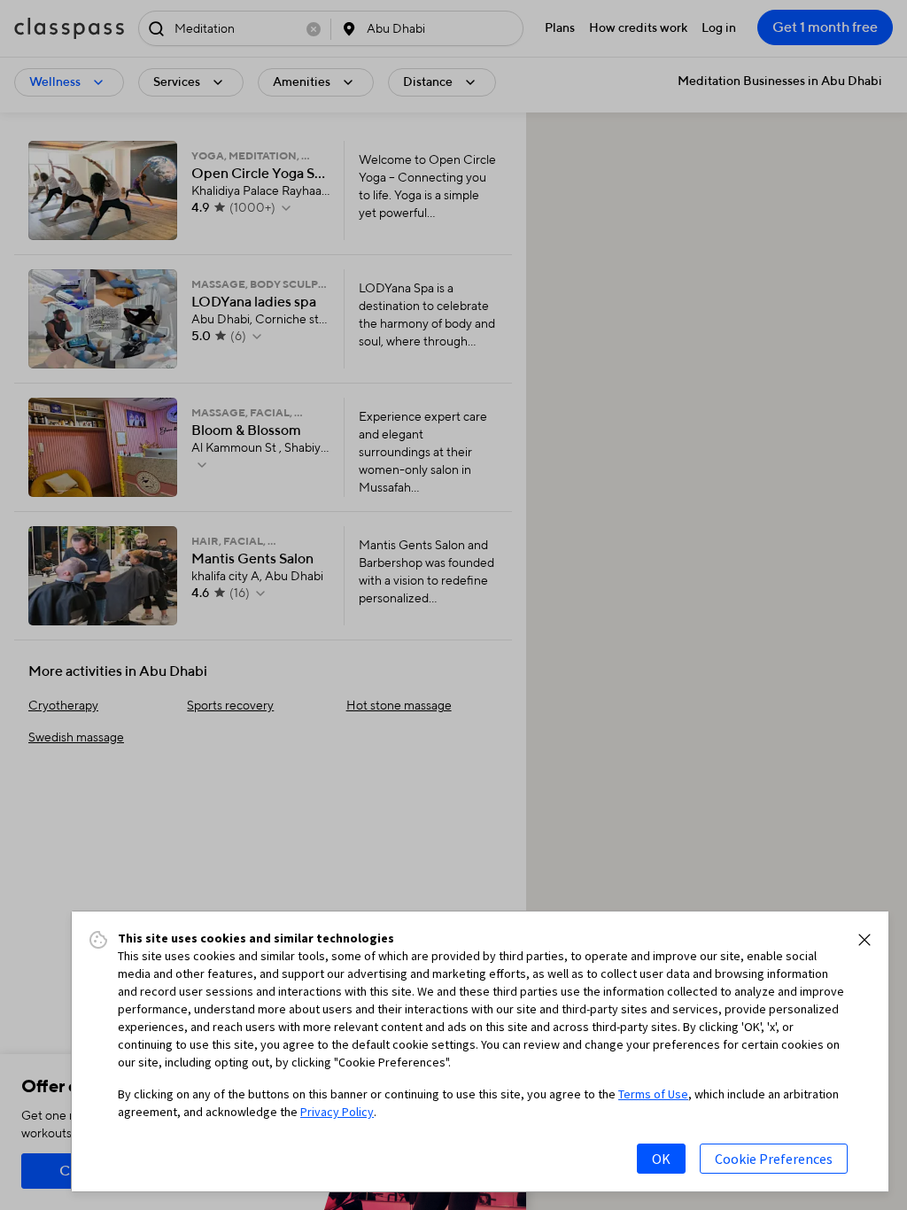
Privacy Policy (337, 1112)
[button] (864, 940)
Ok (661, 1158)
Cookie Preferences (774, 1158)
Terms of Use (653, 1094)
